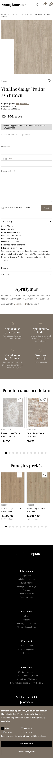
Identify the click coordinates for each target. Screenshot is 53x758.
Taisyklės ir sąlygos (26, 583)
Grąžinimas (26, 576)
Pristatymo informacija (26, 586)
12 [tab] (46, 453)
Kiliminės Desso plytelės (26, 627)
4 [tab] (16, 453)
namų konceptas (26, 553)
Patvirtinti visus (26, 744)
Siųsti (46, 208)
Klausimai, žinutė (8, 171)
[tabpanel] (13, 419)
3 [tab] (13, 453)
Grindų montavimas (26, 579)
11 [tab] (42, 453)
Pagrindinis (5, 14)
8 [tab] (31, 453)
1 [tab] (6, 453)
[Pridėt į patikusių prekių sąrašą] (49, 80)
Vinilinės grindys (26, 14)
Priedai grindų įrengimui (26, 623)
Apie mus (26, 590)
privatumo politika (23, 207)
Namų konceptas (14, 4)
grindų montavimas (22, 104)
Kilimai (26, 616)
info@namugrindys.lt (26, 650)
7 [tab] (27, 453)
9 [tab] (34, 453)
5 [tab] (20, 453)
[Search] (37, 4)
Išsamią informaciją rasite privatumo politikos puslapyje (23, 736)
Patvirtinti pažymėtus (26, 752)
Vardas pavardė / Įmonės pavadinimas (17, 135)
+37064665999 (9, 128)
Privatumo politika (26, 594)
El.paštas (5, 147)
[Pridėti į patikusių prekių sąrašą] (19, 399)
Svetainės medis (26, 597)
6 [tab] (24, 453)
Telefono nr (6, 159)
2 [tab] (9, 453)
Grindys (14, 14)
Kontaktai (26, 653)
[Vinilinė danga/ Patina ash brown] (33, 73)
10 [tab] (38, 453)
